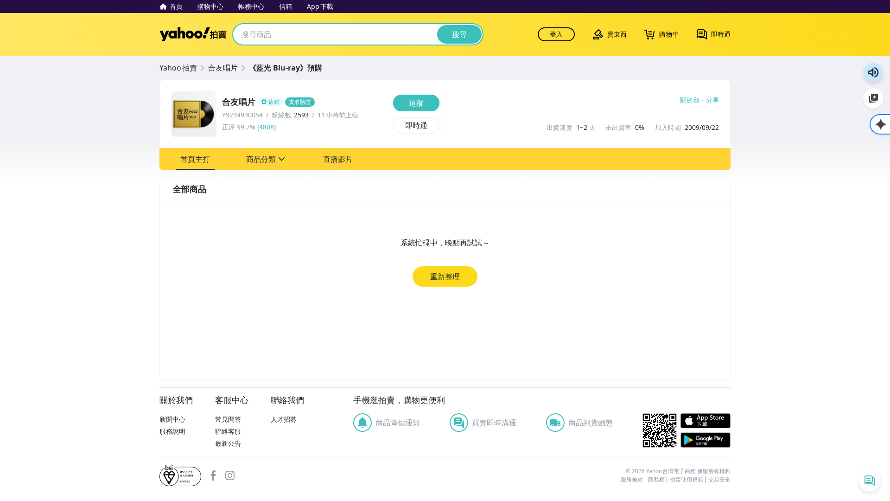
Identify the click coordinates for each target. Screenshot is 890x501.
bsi (180, 475)
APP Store (705, 421)
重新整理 (445, 276)
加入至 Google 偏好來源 (873, 98)
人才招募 (284, 419)
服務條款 (632, 479)
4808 (266, 126)
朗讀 (873, 72)
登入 (556, 34)
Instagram (230, 475)
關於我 (689, 100)
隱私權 (656, 479)
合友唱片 (223, 68)
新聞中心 (172, 419)
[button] (195, 159)
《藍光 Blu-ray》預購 (285, 68)
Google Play (705, 440)
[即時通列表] (869, 480)
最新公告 (228, 443)
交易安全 (719, 479)
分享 (712, 100)
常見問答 (228, 419)
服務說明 (172, 431)
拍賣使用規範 (686, 479)
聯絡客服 (228, 431)
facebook (213, 475)
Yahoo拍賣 (193, 34)
